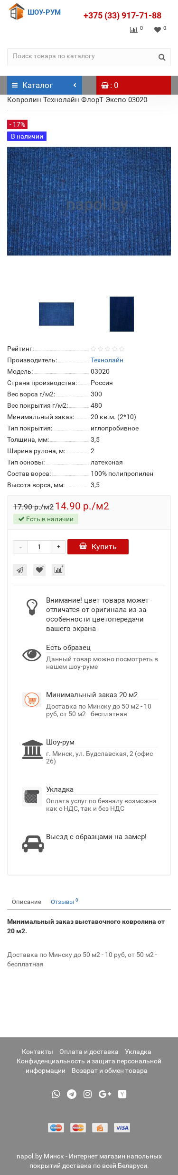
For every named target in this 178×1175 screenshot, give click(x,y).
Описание (26, 901)
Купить (104, 546)
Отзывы (64, 901)
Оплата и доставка (89, 1051)
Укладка (138, 1051)
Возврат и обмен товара (110, 1070)
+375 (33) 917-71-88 (122, 15)
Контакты (37, 1051)
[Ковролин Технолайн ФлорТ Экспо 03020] (56, 313)
